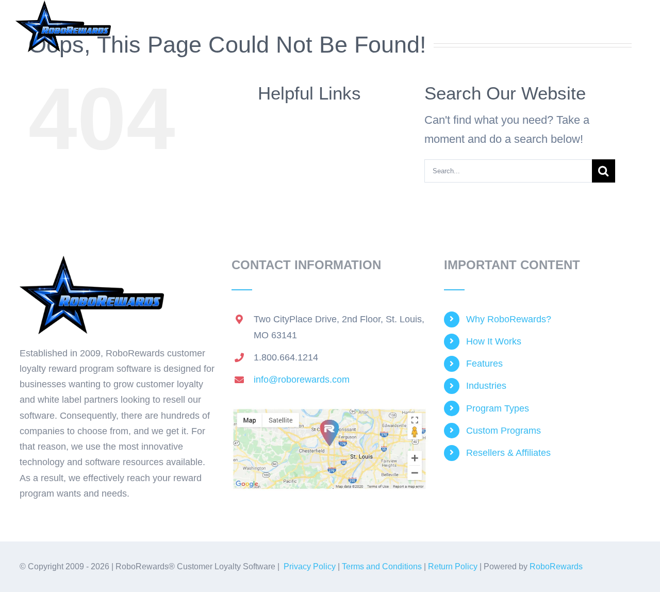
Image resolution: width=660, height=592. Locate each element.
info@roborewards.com (302, 379)
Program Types (497, 408)
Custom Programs (503, 430)
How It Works (493, 341)
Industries (486, 386)
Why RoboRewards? (508, 319)
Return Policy (452, 566)
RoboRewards (556, 566)
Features (484, 363)
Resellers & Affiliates (508, 453)
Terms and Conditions (382, 566)
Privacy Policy (310, 566)
